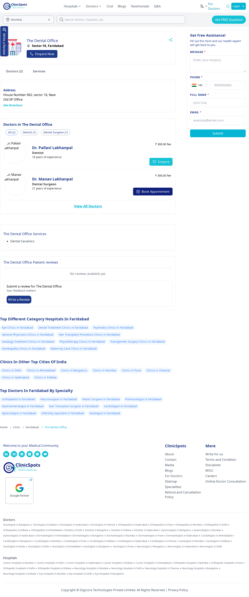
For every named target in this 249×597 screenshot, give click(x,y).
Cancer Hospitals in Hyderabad (83, 562)
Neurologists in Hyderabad (182, 546)
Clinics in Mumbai (104, 370)
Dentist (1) (29, 132)
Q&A (157, 6)
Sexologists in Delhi (38, 546)
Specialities (173, 487)
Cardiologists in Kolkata (102, 541)
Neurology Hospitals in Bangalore (200, 568)
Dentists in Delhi (73, 530)
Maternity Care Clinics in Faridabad (74, 348)
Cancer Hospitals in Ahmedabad (153, 562)
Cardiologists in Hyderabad (132, 541)
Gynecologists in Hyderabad (18, 535)
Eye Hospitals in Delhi (80, 573)
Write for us (214, 454)
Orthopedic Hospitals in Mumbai (191, 562)
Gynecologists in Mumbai (207, 530)
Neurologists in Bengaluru (151, 546)
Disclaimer (213, 465)
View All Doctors (88, 206)
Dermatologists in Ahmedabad (52, 535)
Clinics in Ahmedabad (41, 370)
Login (236, 6)
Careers (211, 476)
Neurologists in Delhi (211, 546)
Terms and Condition (220, 459)
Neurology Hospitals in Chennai (162, 568)
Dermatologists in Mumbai (120, 535)
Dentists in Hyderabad (146, 530)
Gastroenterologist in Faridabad (23, 406)
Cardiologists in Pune (75, 541)
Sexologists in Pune (123, 546)
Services (39, 71)
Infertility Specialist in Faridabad (62, 413)
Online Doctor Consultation (225, 481)
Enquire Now (44, 54)
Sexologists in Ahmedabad (66, 546)
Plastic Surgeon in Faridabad (101, 399)
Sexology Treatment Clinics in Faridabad (28, 341)
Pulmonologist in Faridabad (143, 399)
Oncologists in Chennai (102, 524)
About (169, 454)
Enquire (163, 162)
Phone (196, 77)
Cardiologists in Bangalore (17, 541)
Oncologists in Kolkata (45, 524)
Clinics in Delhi (11, 370)
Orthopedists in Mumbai (189, 524)
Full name (199, 95)
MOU (209, 470)
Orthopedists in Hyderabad (132, 524)
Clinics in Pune (131, 370)
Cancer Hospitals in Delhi (50, 562)
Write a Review (19, 299)
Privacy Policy (178, 590)
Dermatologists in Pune (150, 535)
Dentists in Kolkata (121, 530)
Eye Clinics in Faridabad (17, 327)
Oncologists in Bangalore (16, 524)
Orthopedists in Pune (161, 524)
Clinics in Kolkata (45, 377)
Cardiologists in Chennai (163, 541)
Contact (170, 459)
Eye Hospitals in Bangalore (109, 573)
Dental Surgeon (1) (55, 132)
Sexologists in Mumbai (191, 541)
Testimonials (140, 6)
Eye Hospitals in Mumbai (52, 573)
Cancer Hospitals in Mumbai (18, 562)
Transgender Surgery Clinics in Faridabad (137, 341)
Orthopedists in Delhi (216, 524)
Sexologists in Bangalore (96, 546)
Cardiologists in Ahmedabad (216, 535)
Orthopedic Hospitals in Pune (227, 562)
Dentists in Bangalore (96, 530)
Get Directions (12, 105)
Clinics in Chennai (158, 370)
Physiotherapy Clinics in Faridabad (82, 341)
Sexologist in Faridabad (104, 413)
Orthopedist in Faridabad (18, 399)
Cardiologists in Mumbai (48, 541)
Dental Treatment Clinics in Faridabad (63, 327)
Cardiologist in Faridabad (120, 406)
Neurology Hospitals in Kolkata (19, 573)
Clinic (18, 427)
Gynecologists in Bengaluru (176, 530)
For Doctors (173, 476)
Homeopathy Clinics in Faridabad (23, 348)
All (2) (11, 132)
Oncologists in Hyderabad (74, 524)
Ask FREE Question (229, 20)
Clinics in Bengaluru (74, 370)
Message (198, 52)
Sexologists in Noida (14, 546)
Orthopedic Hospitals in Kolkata (54, 568)
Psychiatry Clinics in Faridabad (113, 327)
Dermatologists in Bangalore (87, 535)
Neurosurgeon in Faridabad (58, 399)
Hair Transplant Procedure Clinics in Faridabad (89, 334)
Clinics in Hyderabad (15, 377)
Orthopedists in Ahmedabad (46, 530)
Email (195, 112)
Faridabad (34, 427)
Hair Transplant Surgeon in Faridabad (73, 406)
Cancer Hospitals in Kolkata (118, 562)
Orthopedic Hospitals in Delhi (19, 568)
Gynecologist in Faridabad (19, 413)
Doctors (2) (14, 71)
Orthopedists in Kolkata (15, 530)
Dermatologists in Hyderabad (182, 535)
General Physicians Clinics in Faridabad (27, 334)
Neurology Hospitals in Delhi (126, 568)
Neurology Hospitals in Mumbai (91, 568)
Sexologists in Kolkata (218, 541)
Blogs (122, 6)
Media (169, 465)
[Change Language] (204, 6)
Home (5, 427)
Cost (110, 6)
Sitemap (171, 481)
